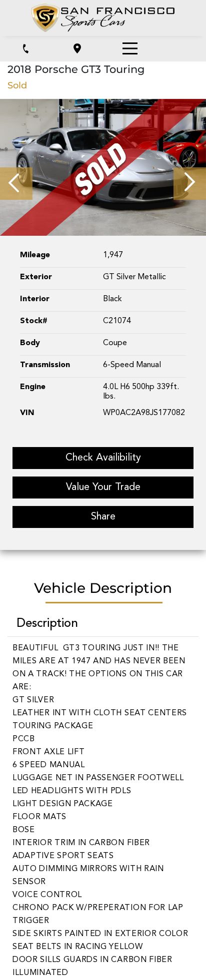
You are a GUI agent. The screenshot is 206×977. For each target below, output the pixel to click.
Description (47, 624)
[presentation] (16, 183)
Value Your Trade (103, 487)
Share (103, 517)
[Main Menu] (130, 48)
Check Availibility (103, 458)
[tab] (103, 624)
